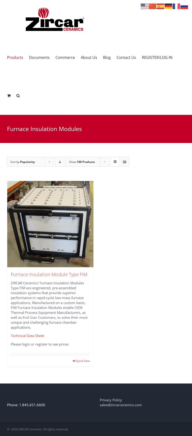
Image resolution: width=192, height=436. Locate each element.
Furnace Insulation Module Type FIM (49, 274)
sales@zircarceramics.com (121, 404)
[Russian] (184, 6)
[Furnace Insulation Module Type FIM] (50, 224)
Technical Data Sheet (27, 335)
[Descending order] (59, 162)
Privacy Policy (111, 400)
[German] (169, 6)
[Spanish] (161, 6)
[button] (18, 95)
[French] (177, 6)
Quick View (83, 361)
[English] (145, 6)
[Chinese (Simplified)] (153, 6)
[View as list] (124, 161)
